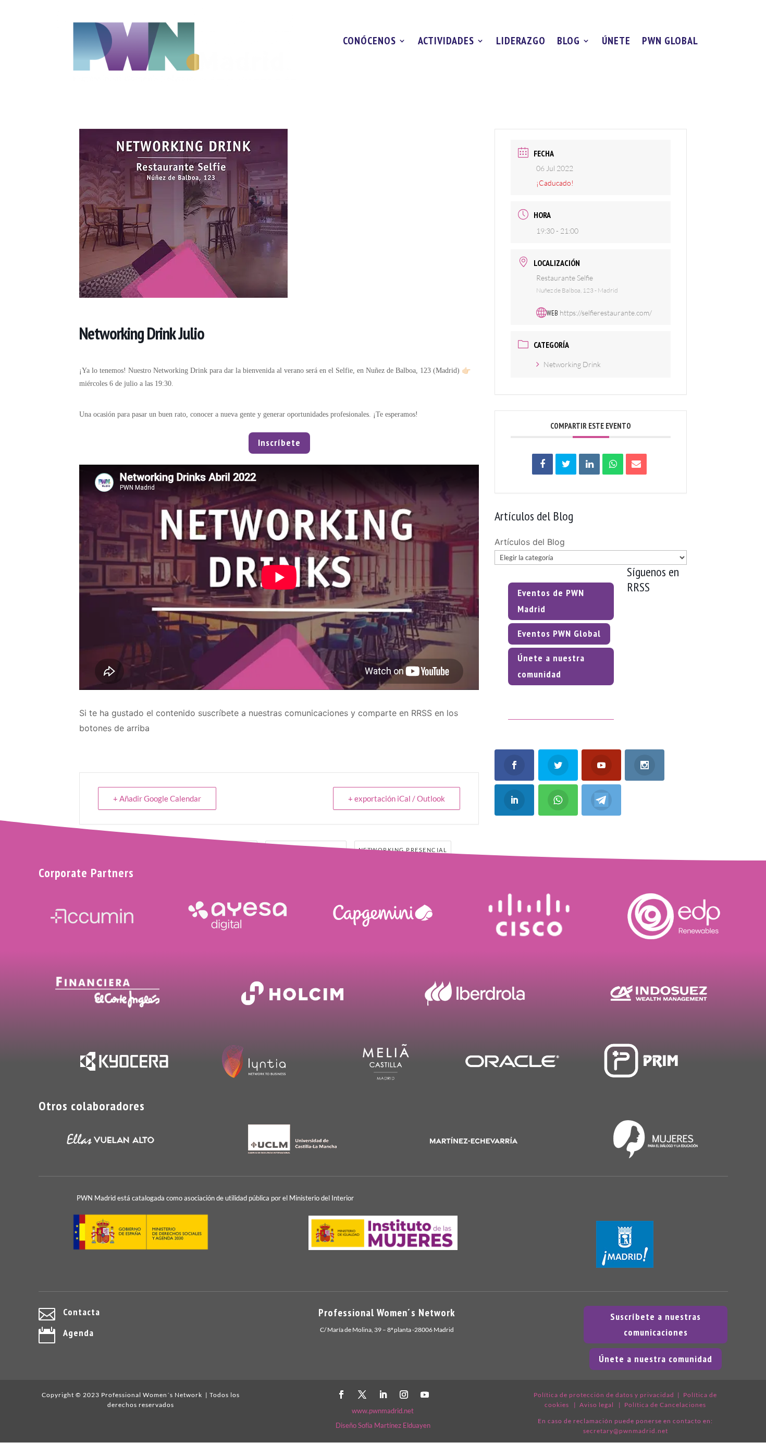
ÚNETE (616, 42)
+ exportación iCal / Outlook (396, 798)
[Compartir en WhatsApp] (612, 464)
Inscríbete (279, 442)
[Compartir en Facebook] (542, 464)
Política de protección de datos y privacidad (604, 1395)
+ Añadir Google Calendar (157, 798)
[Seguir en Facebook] (341, 1394)
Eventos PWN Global (559, 633)
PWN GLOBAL (670, 42)
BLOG (568, 42)
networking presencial (403, 849)
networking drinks (305, 849)
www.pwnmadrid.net (383, 1410)
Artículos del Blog (530, 542)
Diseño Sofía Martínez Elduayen (383, 1425)
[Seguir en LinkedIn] (383, 1394)
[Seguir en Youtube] (424, 1394)
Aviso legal (596, 1405)
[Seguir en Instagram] (404, 1394)
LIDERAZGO (521, 42)
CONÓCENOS (369, 42)
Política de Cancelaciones (665, 1405)
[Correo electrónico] (636, 464)
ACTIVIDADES (446, 42)
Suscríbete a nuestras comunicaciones (655, 1325)
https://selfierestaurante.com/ (606, 312)
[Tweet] (565, 464)
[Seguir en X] (362, 1394)
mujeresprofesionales (148, 849)
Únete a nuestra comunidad (551, 666)
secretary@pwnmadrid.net (625, 1431)
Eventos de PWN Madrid (550, 601)
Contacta (81, 1312)
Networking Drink (572, 364)
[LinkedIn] (589, 464)
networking (230, 849)
